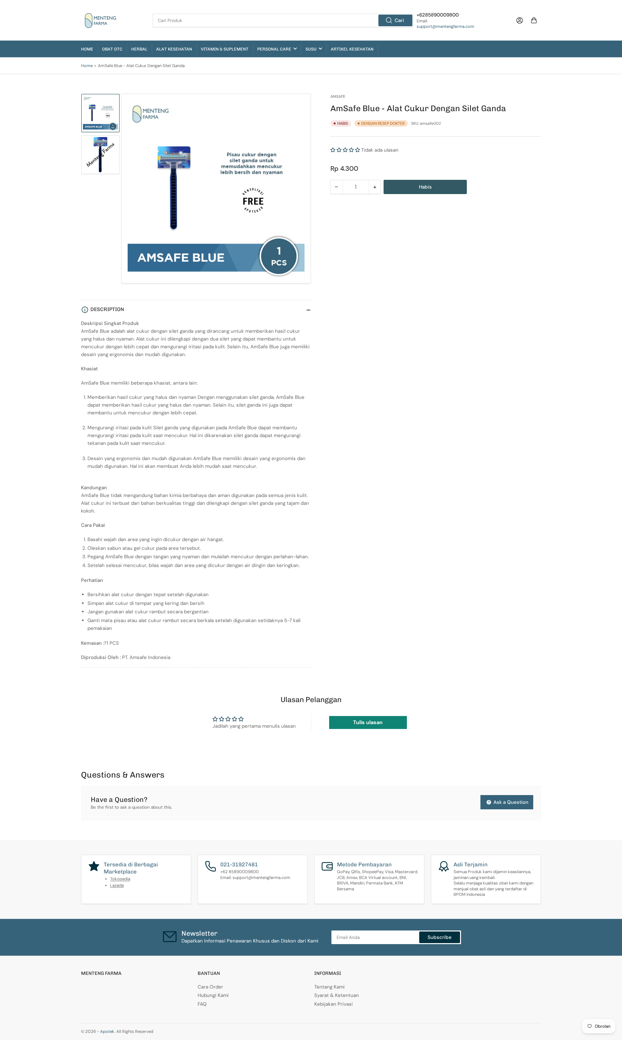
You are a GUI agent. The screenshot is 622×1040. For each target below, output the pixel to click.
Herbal (139, 49)
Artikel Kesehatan (352, 49)
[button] (345, 150)
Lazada (117, 885)
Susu (311, 49)
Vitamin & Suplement (224, 49)
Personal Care (274, 49)
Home (87, 49)
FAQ (202, 1004)
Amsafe (337, 96)
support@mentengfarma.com (445, 26)
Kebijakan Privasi (333, 1004)
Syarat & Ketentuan (336, 995)
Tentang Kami (329, 987)
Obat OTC (112, 49)
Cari (399, 20)
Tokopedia (120, 879)
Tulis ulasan (368, 722)
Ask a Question (510, 802)
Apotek (107, 1031)
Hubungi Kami (213, 995)
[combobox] (283, 20)
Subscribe (440, 937)
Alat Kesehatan (174, 49)
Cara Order (210, 987)
